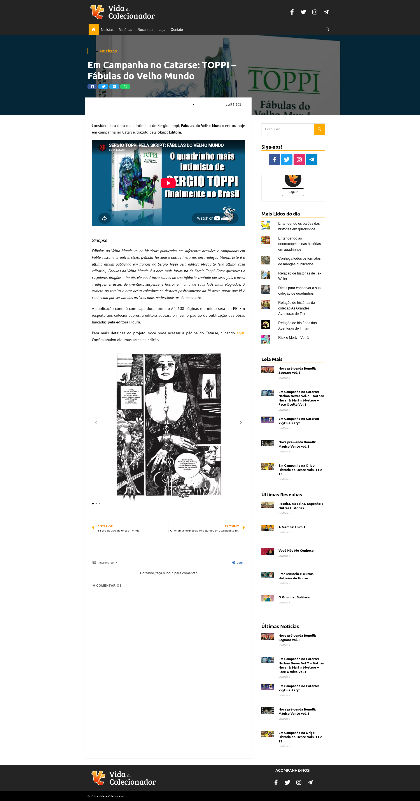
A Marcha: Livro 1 (291, 527)
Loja (162, 29)
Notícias (107, 29)
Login (240, 562)
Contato (177, 29)
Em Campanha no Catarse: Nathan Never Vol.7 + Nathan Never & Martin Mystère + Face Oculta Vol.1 (301, 398)
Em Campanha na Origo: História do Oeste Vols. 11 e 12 (300, 469)
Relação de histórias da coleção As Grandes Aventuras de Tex (296, 308)
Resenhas (145, 29)
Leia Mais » (284, 378)
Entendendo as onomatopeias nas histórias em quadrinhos (299, 243)
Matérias (125, 29)
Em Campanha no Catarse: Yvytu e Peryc (298, 420)
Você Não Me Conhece (296, 550)
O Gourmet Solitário (294, 597)
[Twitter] (303, 12)
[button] (92, 86)
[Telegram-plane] (326, 12)
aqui (240, 332)
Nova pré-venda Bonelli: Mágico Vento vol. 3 (297, 444)
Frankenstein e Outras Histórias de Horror (295, 576)
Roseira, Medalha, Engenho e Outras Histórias (301, 505)
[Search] (319, 129)
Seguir (293, 192)
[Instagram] (314, 12)
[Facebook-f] (292, 12)
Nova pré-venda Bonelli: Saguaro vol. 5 (297, 370)
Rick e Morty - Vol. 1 (293, 337)
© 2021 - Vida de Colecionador (106, 796)
